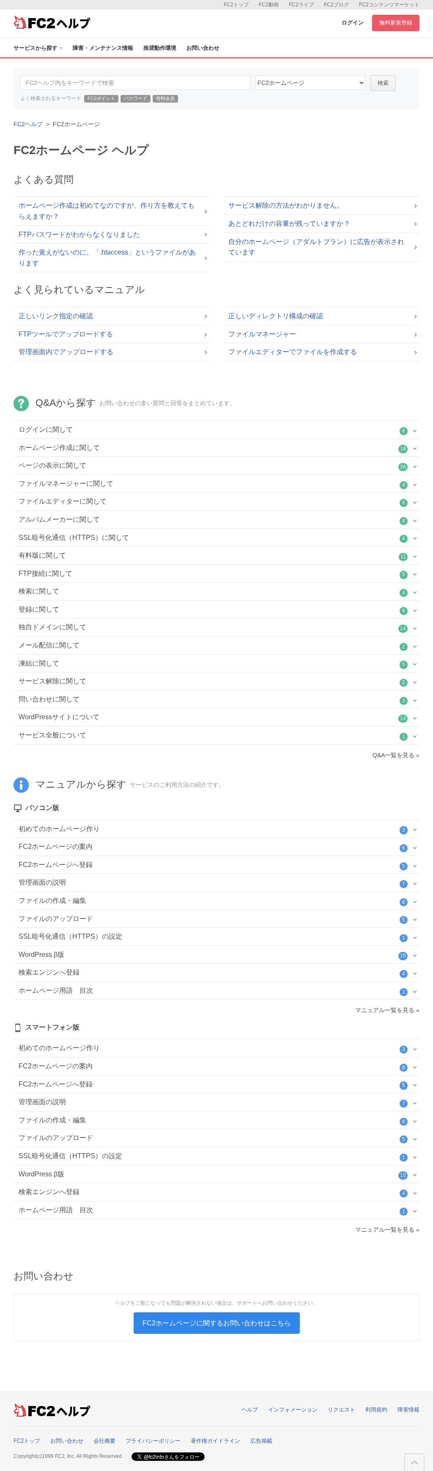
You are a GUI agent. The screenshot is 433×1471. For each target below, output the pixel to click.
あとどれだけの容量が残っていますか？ (289, 223)
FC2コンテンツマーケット (389, 5)
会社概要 (104, 1441)
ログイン (353, 22)
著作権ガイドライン (215, 1441)
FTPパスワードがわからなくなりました (79, 234)
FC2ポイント (101, 98)
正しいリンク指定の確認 (56, 316)
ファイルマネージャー (262, 334)
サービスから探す (36, 48)
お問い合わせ (202, 48)
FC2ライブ (301, 5)
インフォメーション (293, 1409)
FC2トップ (236, 5)
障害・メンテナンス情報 (103, 48)
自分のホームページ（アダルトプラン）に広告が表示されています (316, 247)
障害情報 (408, 1409)
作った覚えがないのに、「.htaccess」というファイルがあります (107, 258)
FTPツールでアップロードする (66, 334)
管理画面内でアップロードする (66, 351)
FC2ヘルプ (28, 124)
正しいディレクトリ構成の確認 (275, 316)
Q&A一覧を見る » (396, 755)
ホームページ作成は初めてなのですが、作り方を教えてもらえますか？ (107, 211)
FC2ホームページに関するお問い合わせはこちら (217, 1323)
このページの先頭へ (414, 1462)
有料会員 (165, 98)
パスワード (135, 98)
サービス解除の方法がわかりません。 (285, 205)
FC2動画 (269, 5)
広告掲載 (261, 1441)
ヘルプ (249, 1409)
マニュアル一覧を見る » (387, 1010)
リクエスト (341, 1409)
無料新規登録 (395, 22)
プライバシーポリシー (153, 1441)
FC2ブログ (336, 5)
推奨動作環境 (159, 48)
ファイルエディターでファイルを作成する (292, 351)
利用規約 (376, 1409)
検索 (383, 83)
